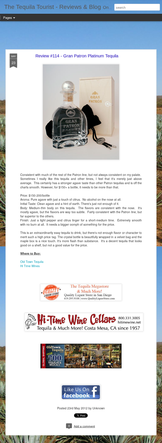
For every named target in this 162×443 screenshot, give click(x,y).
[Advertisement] (81, 35)
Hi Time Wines (30, 266)
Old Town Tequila (31, 261)
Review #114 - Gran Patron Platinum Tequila (76, 56)
